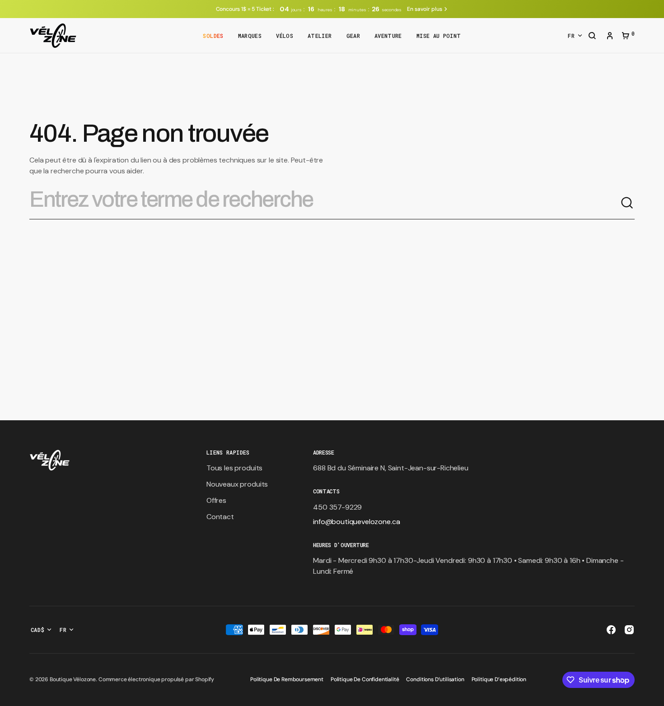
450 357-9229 (337, 507)
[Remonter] (653, 695)
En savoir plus (424, 9)
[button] (592, 36)
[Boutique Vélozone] (53, 36)
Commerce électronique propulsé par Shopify (156, 679)
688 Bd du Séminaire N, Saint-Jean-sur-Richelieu (390, 468)
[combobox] (324, 203)
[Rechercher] (627, 203)
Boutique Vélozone (73, 679)
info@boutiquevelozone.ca (356, 521)
